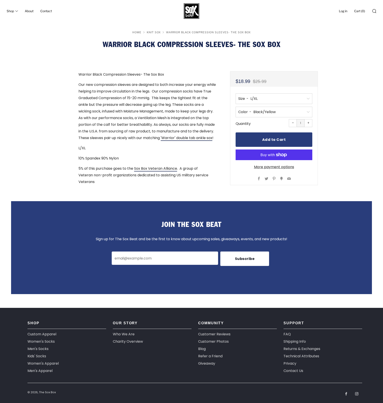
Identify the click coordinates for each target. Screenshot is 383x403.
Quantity (243, 123)
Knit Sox (154, 32)
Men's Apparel (40, 370)
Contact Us (293, 370)
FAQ (287, 334)
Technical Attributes (301, 356)
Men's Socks (38, 348)
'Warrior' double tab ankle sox (186, 137)
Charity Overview (128, 341)
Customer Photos (213, 341)
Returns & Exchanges (301, 348)
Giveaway (206, 363)
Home (136, 32)
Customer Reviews (214, 334)
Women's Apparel (43, 363)
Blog (202, 348)
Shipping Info (294, 341)
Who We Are (124, 334)
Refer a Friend (210, 356)
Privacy (289, 363)
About (29, 11)
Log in (343, 11)
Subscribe (245, 258)
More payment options (274, 166)
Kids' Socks (36, 356)
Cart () (359, 11)
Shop (10, 11)
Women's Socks (41, 341)
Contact (46, 11)
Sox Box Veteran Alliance (155, 168)
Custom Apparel (41, 334)
